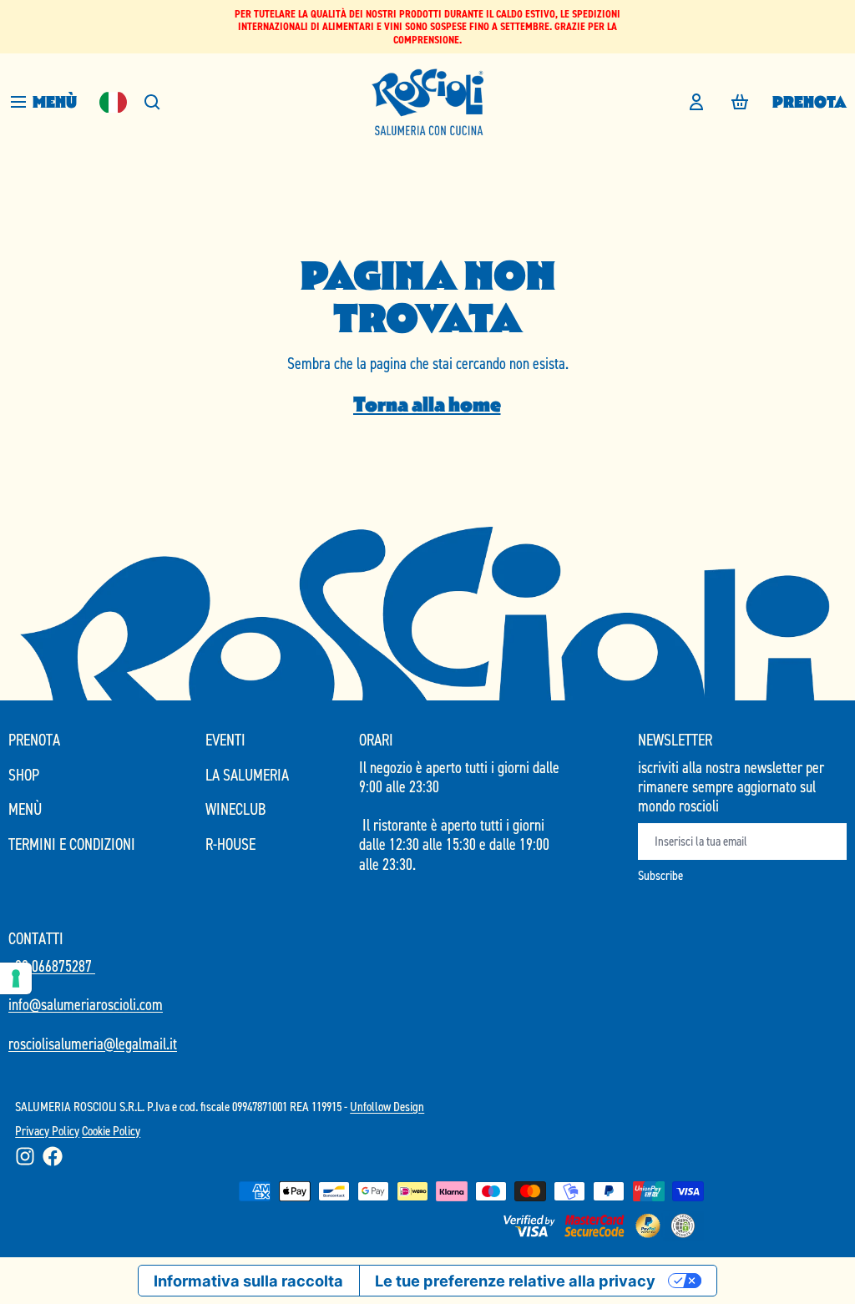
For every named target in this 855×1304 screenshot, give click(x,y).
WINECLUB (235, 809)
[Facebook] (53, 1156)
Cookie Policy (111, 1131)
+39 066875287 (51, 966)
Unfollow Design (387, 1106)
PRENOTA (809, 102)
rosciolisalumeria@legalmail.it (92, 1043)
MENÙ (25, 809)
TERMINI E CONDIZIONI (71, 844)
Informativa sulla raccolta (248, 1280)
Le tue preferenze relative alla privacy (515, 1280)
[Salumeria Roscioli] (427, 101)
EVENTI (225, 740)
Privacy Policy (47, 1131)
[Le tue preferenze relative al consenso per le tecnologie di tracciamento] (16, 978)
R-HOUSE (230, 844)
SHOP (23, 775)
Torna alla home (427, 404)
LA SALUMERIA (247, 775)
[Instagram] (25, 1156)
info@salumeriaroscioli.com (85, 1004)
